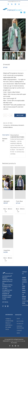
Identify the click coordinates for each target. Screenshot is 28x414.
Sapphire (7, 250)
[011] (14, 34)
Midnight (6, 201)
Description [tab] (5, 135)
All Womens (14, 125)
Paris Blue (19, 201)
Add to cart (20, 115)
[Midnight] (7, 182)
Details (10, 209)
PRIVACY (8, 323)
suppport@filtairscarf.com (14, 1)
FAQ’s (7, 329)
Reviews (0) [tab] (4, 140)
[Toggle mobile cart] (21, 12)
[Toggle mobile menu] (25, 12)
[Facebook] (3, 306)
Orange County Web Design (16, 341)
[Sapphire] (7, 231)
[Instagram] (7, 306)
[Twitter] (5, 306)
